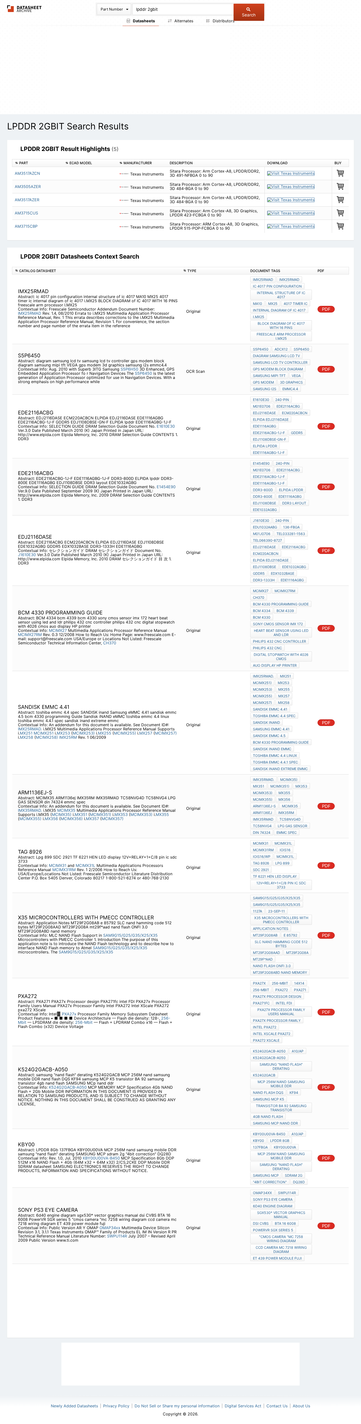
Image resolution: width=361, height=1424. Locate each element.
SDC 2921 (261, 870)
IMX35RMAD (263, 819)
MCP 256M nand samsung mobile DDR (281, 1084)
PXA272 (281, 990)
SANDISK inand (266, 722)
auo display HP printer (275, 665)
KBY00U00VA (285, 1147)
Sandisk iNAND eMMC (272, 749)
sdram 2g (293, 1175)
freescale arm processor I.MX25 (281, 336)
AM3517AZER (27, 199)
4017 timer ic (295, 303)
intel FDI (284, 1003)
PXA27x (69, 1014)
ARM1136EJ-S (264, 806)
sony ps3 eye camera (272, 1199)
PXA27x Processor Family (277, 1020)
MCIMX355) (30, 818)
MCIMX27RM (30, 634)
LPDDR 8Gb (279, 1140)
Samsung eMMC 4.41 (271, 729)
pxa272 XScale (266, 1040)
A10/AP (298, 1051)
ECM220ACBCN (294, 413)
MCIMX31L (85, 865)
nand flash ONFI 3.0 (272, 966)
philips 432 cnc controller (279, 641)
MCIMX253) (84, 733)
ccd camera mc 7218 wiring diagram (281, 1249)
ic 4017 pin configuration (277, 286)
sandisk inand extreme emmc (280, 769)
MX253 (64, 733)
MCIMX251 (44, 733)
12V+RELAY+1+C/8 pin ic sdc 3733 (281, 885)
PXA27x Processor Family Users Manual (281, 1012)
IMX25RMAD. (30, 728)
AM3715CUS (26, 213)
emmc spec (287, 832)
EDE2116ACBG (288, 406)
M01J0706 (261, 534)
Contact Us (277, 1405)
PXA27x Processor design (277, 996)
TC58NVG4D (290, 819)
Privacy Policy (116, 1405)
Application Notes (270, 928)
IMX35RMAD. (30, 810)
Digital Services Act (243, 1405)
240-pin (282, 400)
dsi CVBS (261, 1223)
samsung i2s (264, 389)
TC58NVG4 (262, 826)
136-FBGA (291, 527)
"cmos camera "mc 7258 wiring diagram (281, 1239)
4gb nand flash (268, 1116)
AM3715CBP (26, 226)
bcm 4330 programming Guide (281, 604)
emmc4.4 (290, 389)
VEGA (296, 376)
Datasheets (143, 20)
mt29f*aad (263, 959)
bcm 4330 (261, 617)
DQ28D (299, 1182)
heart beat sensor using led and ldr (281, 632)
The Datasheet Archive (24, 8)
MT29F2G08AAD (266, 952)
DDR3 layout (294, 503)
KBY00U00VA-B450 (101, 1158)
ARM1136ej (262, 813)
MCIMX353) (141, 814)
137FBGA (260, 1147)
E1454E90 (166, 486)
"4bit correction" (270, 1182)
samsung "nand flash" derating (281, 1066)
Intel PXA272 (264, 1027)
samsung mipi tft (269, 376)
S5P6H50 (129, 369)
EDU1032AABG (265, 527)
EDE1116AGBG (264, 426)
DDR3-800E (262, 496)
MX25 (273, 303)
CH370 (109, 642)
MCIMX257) (166, 733)
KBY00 (258, 1140)
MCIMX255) (125, 733)
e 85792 (290, 935)
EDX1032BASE (282, 573)
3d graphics (291, 382)
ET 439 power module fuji (277, 1258)
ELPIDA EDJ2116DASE (271, 419)
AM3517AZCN (27, 173)
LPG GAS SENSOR (292, 826)
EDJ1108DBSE (264, 503)
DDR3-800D (263, 490)
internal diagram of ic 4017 (279, 310)
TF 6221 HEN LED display (275, 876)
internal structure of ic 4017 (281, 295)
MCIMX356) (72, 818)
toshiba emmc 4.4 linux (275, 755)
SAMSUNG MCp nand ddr (275, 1123)
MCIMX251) (262, 683)
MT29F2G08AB (265, 935)
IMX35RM (286, 813)
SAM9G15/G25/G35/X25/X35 (130, 935)
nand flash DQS (268, 1092)
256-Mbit (84, 1022)
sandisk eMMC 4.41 (270, 709)
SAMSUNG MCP (266, 1175)
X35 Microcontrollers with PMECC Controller (281, 920)
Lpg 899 (282, 863)
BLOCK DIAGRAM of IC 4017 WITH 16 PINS (281, 325)
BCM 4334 (261, 611)
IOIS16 (285, 850)
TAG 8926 (261, 863)
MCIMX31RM (64, 869)
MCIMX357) (113, 818)
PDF (326, 309)
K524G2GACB (264, 1075)
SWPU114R (117, 1236)
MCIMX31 (57, 865)
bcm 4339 (285, 611)
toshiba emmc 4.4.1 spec (275, 762)
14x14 (299, 983)
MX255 (105, 733)
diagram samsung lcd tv (276, 356)
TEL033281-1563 (291, 534)
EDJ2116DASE (264, 413)
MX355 (162, 814)
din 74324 (261, 832)
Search (249, 14)
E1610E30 (166, 426)
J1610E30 (27, 554)
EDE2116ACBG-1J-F (269, 433)
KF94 (294, 1092)
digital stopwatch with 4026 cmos (281, 656)
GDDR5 (297, 433)
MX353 (121, 814)
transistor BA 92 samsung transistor (281, 1108)
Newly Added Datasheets (74, 1405)
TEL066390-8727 (267, 540)
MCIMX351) (100, 814)
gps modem (263, 382)
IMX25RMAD (29, 313)
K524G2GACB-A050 (68, 1087)
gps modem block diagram (278, 369)
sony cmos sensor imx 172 (278, 624)
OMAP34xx (109, 1227)
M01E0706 (261, 406)
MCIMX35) (61, 814)
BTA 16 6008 (285, 1223)
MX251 (27, 733)
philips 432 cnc (267, 648)
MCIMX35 (67, 810)
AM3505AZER (28, 186)
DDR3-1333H (264, 580)
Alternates (183, 20)
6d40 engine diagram (272, 1206)
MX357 (93, 818)
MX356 (52, 818)
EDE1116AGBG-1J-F (269, 452)
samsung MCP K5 (268, 1099)
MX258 (27, 737)
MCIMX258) (47, 737)
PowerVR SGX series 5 (273, 1230)
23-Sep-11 (276, 911)
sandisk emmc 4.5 (269, 736)
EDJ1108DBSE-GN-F (269, 439)
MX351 (81, 814)
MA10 (257, 303)
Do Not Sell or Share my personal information (177, 1405)
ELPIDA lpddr (265, 446)
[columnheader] (37, 163)
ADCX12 (281, 349)
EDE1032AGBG (265, 510)
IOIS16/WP (261, 856)
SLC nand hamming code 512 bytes (281, 944)
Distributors (223, 20)
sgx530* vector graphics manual (281, 1215)
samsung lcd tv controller (280, 362)
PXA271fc (261, 1003)
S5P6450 (143, 373)
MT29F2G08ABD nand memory (280, 972)
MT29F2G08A (297, 952)
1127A (257, 911)
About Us (301, 1405)
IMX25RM (68, 737)
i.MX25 (258, 317)
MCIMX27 (58, 630)
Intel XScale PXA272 (271, 1034)
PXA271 (300, 990)
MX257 (146, 733)
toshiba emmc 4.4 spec (274, 716)
